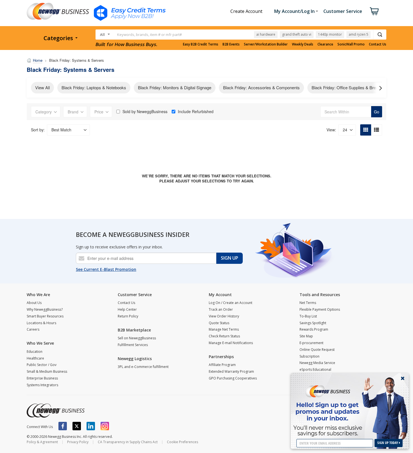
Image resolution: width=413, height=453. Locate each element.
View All (42, 87)
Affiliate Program (222, 364)
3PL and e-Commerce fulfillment (143, 366)
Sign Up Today (388, 442)
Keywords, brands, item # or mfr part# (149, 34)
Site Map (306, 336)
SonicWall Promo (351, 44)
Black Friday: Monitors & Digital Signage (174, 87)
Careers (33, 329)
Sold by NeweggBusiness (144, 111)
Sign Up (229, 258)
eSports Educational (315, 369)
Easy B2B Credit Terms (200, 44)
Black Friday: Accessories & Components (261, 87)
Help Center (127, 309)
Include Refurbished (196, 111)
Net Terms (307, 302)
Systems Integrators (42, 385)
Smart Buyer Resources (45, 316)
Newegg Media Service (317, 362)
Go (376, 112)
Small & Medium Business (47, 371)
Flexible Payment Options (319, 309)
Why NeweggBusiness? (45, 309)
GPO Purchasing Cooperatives (233, 378)
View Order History (224, 316)
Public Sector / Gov (41, 364)
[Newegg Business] (56, 411)
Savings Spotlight (312, 323)
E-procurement (311, 342)
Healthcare (35, 358)
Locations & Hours (41, 323)
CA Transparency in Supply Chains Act (128, 442)
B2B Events (231, 44)
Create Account (246, 11)
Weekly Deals (302, 44)
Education (34, 351)
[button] (378, 87)
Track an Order (221, 309)
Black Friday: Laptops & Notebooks (94, 87)
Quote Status (219, 323)
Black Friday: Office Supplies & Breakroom (351, 87)
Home (37, 60)
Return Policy (128, 316)
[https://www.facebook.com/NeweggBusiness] (62, 426)
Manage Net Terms (224, 329)
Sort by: (38, 129)
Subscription (309, 356)
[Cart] (374, 11)
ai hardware (265, 34)
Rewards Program (313, 329)
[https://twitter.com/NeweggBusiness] (76, 426)
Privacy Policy (77, 442)
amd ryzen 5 (358, 34)
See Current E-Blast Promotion (106, 269)
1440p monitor (330, 34)
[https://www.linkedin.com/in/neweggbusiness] (91, 426)
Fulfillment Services (133, 344)
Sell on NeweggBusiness (137, 338)
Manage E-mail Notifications (231, 342)
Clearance (325, 44)
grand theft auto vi (296, 34)
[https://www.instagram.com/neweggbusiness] (105, 426)
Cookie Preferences (182, 442)
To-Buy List (308, 316)
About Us (34, 302)
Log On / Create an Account (230, 302)
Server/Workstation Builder (266, 44)
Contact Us (377, 44)
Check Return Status (224, 336)
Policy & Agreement (42, 442)
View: (331, 129)
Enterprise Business (42, 378)
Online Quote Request (317, 349)
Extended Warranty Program (231, 371)
